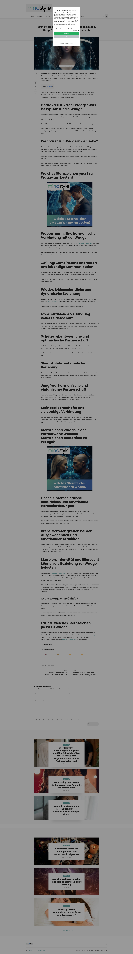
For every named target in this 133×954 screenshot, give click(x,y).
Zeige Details (75, 30)
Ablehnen (66, 36)
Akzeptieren (66, 33)
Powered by (62, 43)
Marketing (70, 28)
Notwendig (58, 28)
